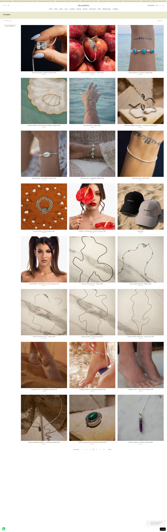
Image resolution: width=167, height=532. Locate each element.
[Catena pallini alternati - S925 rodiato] (141, 259)
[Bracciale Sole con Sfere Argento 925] (44, 206)
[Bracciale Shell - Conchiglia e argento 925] (44, 154)
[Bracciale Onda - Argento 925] (92, 101)
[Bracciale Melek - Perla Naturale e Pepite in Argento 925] (44, 101)
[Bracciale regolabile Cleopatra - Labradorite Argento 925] (141, 101)
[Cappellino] (141, 206)
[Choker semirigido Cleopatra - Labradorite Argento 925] (44, 418)
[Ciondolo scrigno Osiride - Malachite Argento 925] (92, 418)
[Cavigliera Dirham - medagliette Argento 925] (44, 365)
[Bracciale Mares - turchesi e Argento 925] (141, 48)
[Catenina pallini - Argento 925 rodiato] (92, 312)
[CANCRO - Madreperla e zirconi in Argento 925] (92, 206)
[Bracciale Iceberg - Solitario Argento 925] (44, 48)
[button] (56, 9)
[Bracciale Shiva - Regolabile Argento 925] (92, 154)
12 (103, 449)
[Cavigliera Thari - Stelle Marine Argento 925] (141, 365)
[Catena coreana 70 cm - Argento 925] (92, 259)
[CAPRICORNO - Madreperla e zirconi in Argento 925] (44, 259)
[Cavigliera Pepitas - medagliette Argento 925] (92, 365)
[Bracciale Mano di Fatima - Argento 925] (92, 48)
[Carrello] (162, 5)
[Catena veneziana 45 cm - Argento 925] (44, 312)
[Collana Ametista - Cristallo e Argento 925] (141, 418)
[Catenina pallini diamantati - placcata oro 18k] (141, 312)
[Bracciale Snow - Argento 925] (141, 154)
